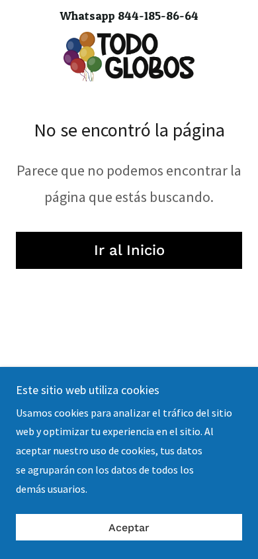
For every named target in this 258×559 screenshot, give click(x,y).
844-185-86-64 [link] (158, 16)
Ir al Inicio (129, 250)
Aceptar (129, 527)
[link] (129, 56)
